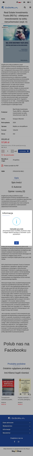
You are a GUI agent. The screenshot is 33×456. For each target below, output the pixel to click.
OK (16, 243)
